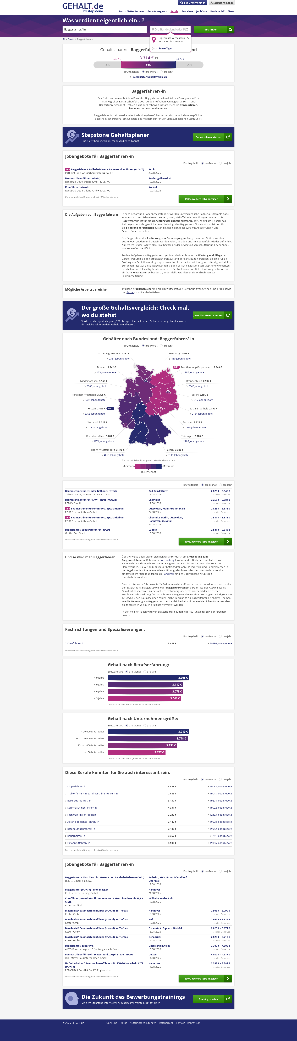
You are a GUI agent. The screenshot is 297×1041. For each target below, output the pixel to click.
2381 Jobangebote (119, 358)
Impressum (193, 1022)
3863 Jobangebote (97, 386)
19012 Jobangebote (221, 828)
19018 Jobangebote (221, 793)
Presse (123, 1022)
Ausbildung (167, 560)
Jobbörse (201, 11)
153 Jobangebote (106, 372)
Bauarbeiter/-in (76, 835)
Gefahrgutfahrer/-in (78, 843)
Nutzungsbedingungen (143, 1022)
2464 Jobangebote (195, 427)
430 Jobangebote (181, 358)
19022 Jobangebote (221, 807)
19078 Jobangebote (221, 821)
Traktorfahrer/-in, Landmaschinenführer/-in (92, 793)
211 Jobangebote (97, 427)
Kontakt (180, 1022)
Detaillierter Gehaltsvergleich (150, 77)
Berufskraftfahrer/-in (79, 800)
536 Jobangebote (203, 400)
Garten (130, 292)
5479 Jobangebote (95, 400)
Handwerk (168, 573)
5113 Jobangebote (178, 455)
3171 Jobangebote (104, 441)
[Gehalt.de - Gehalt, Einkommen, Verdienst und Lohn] (83, 8)
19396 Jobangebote (221, 643)
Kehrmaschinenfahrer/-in (82, 807)
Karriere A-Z (217, 11)
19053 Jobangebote (221, 786)
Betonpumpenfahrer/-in (81, 828)
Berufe (174, 11)
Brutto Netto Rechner (131, 11)
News (231, 11)
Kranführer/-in (75, 643)
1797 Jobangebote (193, 372)
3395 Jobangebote (95, 413)
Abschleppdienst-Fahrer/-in (83, 821)
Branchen (187, 11)
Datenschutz (166, 1022)
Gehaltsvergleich (157, 11)
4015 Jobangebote (114, 455)
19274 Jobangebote (221, 800)
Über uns (111, 1022)
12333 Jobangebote (221, 814)
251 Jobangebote (222, 835)
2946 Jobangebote (199, 386)
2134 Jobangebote (202, 413)
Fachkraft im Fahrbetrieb (81, 814)
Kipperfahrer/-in (76, 786)
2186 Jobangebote (193, 441)
